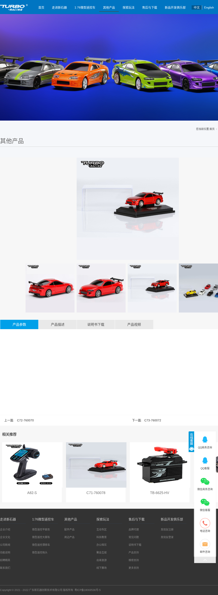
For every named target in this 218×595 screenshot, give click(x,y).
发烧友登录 (167, 537)
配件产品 (69, 529)
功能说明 (5, 552)
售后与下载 (149, 7)
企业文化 (5, 537)
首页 (41, 7)
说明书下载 (135, 544)
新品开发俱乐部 (175, 7)
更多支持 (134, 567)
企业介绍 (5, 529)
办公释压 (101, 544)
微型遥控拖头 (39, 552)
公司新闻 (5, 544)
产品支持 (134, 552)
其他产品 (109, 7)
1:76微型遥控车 (85, 7)
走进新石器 (59, 7)
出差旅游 (101, 560)
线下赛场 (101, 567)
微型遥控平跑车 (41, 529)
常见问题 (134, 537)
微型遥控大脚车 (41, 537)
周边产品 (69, 537)
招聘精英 (5, 560)
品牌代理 (134, 529)
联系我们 (5, 567)
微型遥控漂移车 (41, 544)
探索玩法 (129, 7)
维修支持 (134, 560)
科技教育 (101, 537)
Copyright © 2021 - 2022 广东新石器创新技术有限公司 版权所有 (50, 590)
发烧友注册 (167, 529)
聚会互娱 (101, 552)
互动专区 (101, 529)
